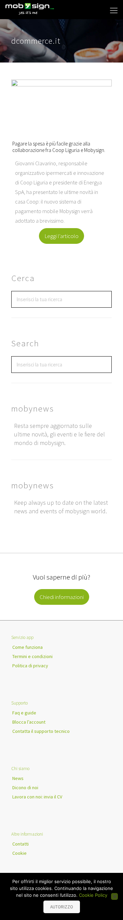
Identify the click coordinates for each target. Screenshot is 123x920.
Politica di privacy (30, 666)
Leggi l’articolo (61, 236)
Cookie (19, 853)
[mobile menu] (114, 10)
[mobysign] (30, 8)
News (18, 778)
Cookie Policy (93, 895)
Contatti (20, 844)
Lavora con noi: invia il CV (37, 797)
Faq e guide (24, 713)
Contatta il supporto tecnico (41, 731)
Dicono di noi (25, 787)
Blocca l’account (28, 722)
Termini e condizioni (32, 656)
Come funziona (27, 647)
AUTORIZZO (61, 907)
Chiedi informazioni (62, 597)
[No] (114, 896)
